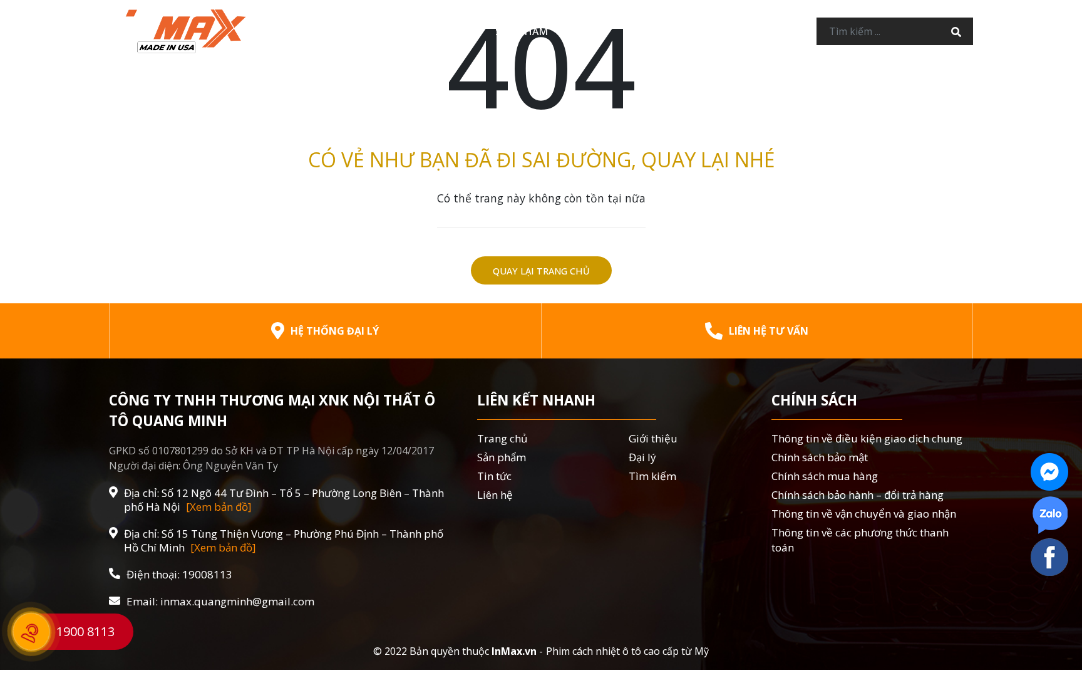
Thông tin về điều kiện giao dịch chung (866, 438)
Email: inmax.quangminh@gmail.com (220, 602)
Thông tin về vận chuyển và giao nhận (863, 513)
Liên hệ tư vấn (768, 331)
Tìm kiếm (652, 476)
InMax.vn (514, 651)
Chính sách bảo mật (819, 457)
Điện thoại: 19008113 (179, 575)
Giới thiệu (442, 31)
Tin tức (650, 31)
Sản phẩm (521, 31)
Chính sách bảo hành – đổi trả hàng (857, 495)
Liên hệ (715, 31)
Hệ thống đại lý (335, 331)
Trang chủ (358, 31)
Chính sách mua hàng (824, 476)
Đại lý (588, 31)
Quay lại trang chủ (541, 271)
